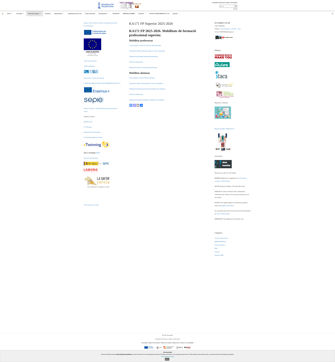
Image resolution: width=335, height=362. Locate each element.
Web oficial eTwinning (91, 158)
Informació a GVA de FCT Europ (94, 78)
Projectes (141, 13)
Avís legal (144, 343)
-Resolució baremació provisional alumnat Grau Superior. (147, 89)
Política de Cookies (166, 343)
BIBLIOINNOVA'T (220, 241)
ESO (216, 248)
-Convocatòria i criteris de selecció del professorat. (145, 45)
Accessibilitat (189, 343)
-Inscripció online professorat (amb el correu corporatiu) (147, 51)
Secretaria (19, 13)
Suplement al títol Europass (92, 132)
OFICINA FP (116, 13)
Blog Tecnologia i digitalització (224, 129)
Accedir (235, 9)
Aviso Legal (87, 205)
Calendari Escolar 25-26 (75, 13)
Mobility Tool (88, 122)
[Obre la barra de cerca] (332, 13)
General (217, 252)
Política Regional (89, 66)
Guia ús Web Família (223, 214)
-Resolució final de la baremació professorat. (143, 67)
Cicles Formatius (220, 245)
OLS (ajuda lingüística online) (93, 137)
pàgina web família (228, 205)
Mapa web (175, 343)
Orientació (48, 13)
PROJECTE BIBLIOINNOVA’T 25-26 (159, 13)
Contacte (182, 343)
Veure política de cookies (167, 356)
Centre (9, 13)
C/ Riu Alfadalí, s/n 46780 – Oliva (230, 29)
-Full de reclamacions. (136, 62)
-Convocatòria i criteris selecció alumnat (142, 78)
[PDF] (98, 153)
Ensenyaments (103, 13)
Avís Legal (95, 205)
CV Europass (88, 127)
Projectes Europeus (33, 13)
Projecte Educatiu (90, 13)
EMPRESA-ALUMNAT (129, 13)
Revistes (175, 13)
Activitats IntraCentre (221, 238)
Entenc (167, 359)
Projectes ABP (219, 255)
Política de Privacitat (154, 343)
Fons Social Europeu (90, 61)
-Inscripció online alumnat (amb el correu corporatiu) (146, 83)
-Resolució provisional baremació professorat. (143, 56)
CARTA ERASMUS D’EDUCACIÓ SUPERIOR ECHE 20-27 (102, 83)
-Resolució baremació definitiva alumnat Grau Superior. (147, 100)
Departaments (58, 13)
